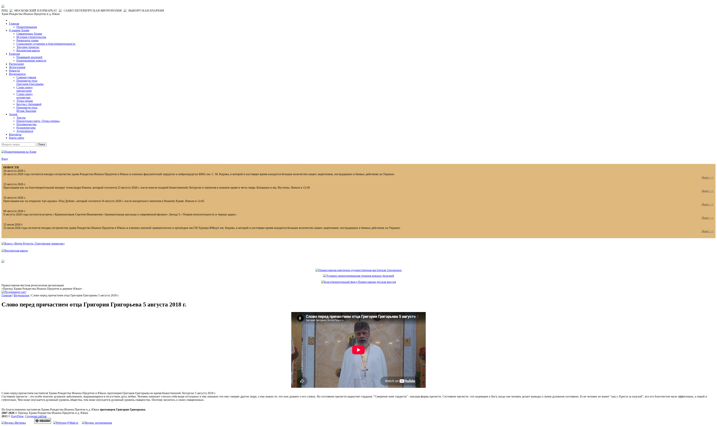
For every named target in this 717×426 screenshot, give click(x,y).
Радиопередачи (26, 127)
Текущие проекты (27, 47)
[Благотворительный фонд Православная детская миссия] (358, 282)
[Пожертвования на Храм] (18, 151)
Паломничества (26, 124)
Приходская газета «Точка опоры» (38, 121)
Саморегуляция (26, 77)
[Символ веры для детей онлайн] (2, 261)
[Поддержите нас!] (13, 292)
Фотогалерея (17, 67)
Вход (4, 158)
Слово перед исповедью (24, 96)
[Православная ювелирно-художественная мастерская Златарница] (359, 270)
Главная (14, 23)
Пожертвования (26, 27)
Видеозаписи (17, 74)
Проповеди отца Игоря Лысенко (26, 109)
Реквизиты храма (27, 40)
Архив (13, 114)
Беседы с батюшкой (28, 104)
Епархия (14, 53)
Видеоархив (21, 295)
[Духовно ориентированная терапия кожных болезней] (358, 275)
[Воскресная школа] (14, 250)
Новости (14, 70)
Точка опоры (24, 100)
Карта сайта (16, 137)
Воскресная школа (28, 50)
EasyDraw (17, 416)
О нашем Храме (19, 30)
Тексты (21, 117)
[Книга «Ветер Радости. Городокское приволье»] (33, 243)
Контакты (15, 134)
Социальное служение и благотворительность (45, 43)
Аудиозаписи (24, 131)
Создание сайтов (35, 416)
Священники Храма (29, 33)
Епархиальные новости (31, 60)
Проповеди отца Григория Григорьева (30, 82)
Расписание (16, 63)
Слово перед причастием (24, 89)
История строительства (31, 37)
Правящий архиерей (29, 57)
